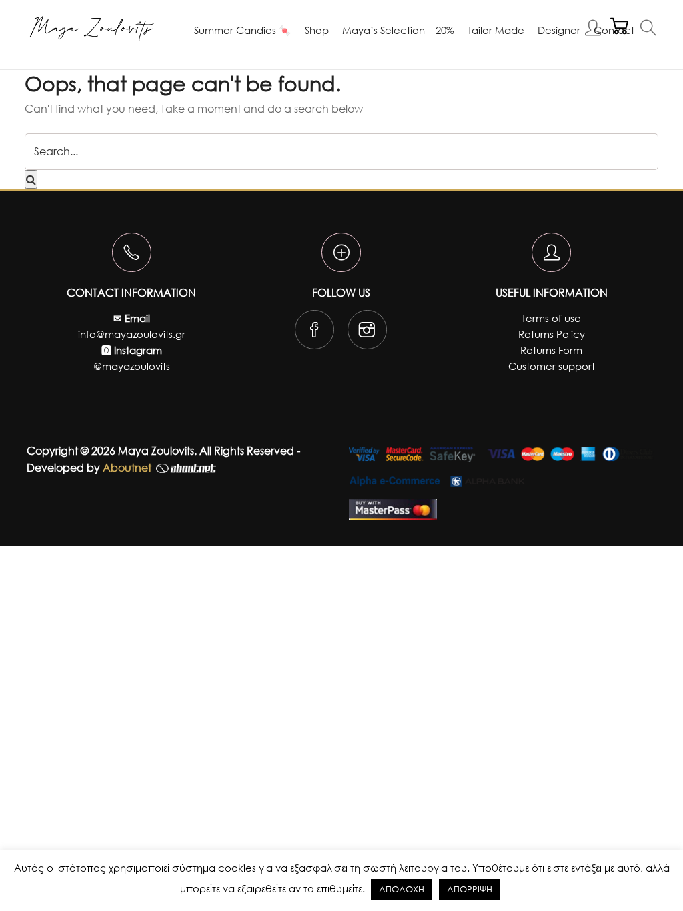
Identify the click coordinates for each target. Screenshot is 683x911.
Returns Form (551, 350)
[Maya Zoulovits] (91, 28)
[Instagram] (367, 332)
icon (131, 252)
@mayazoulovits (131, 366)
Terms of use (551, 318)
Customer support (551, 366)
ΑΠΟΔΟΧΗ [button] (401, 889)
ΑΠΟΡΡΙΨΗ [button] (469, 889)
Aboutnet (127, 467)
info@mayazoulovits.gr (131, 334)
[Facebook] (314, 332)
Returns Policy (551, 334)
